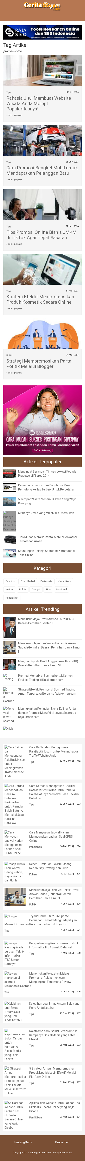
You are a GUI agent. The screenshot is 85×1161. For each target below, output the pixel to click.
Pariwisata (46, 581)
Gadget (36, 589)
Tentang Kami (23, 1142)
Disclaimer (62, 1142)
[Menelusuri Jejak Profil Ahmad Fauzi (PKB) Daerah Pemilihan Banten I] (12, 627)
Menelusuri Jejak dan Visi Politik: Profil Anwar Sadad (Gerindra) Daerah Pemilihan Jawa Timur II (49, 647)
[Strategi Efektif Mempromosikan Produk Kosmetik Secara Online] (42, 279)
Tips (8, 92)
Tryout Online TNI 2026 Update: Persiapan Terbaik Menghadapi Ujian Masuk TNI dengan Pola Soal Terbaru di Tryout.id (41, 920)
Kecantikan (64, 581)
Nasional (61, 589)
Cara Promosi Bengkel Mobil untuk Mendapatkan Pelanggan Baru (42, 170)
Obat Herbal (28, 581)
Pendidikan (12, 597)
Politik (9, 355)
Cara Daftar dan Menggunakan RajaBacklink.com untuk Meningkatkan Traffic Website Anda (54, 751)
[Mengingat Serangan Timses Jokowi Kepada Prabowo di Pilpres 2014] (12, 473)
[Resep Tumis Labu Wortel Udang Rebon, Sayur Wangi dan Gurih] (15, 872)
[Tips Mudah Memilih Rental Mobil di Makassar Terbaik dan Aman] (12, 539)
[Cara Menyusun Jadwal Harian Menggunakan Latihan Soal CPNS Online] (15, 842)
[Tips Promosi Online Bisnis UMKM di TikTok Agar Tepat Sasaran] (42, 211)
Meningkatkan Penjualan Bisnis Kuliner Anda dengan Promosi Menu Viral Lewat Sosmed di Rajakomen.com (47, 713)
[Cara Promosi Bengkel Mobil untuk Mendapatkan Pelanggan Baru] (42, 145)
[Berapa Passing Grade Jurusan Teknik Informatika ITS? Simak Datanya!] (15, 953)
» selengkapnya (14, 115)
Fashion (10, 581)
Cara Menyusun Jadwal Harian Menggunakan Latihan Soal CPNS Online (51, 836)
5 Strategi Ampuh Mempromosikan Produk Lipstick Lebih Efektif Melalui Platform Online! (52, 1072)
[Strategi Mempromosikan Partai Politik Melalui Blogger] (42, 342)
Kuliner (10, 589)
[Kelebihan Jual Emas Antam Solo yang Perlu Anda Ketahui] (15, 1011)
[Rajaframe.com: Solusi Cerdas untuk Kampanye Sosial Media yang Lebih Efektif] (15, 1044)
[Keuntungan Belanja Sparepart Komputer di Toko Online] (12, 552)
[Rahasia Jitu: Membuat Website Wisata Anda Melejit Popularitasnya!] (42, 72)
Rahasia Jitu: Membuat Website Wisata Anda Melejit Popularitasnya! (38, 103)
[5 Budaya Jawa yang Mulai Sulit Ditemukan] (10, 520)
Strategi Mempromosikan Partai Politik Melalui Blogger (39, 363)
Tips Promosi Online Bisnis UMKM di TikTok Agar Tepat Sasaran (41, 235)
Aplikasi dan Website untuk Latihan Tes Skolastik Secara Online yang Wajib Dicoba (54, 1107)
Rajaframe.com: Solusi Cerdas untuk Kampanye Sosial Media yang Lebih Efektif (53, 1035)
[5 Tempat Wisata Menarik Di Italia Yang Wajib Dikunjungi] (12, 501)
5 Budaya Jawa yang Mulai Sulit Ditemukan (46, 513)
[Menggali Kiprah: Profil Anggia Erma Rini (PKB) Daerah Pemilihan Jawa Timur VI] (12, 664)
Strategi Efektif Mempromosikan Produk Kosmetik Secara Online (40, 299)
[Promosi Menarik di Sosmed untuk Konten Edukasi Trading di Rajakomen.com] (9, 677)
